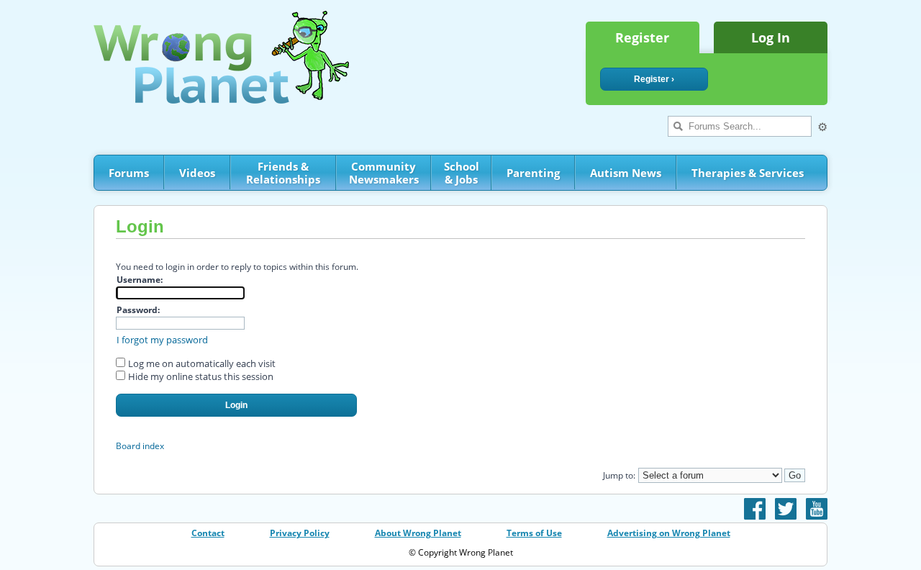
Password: (138, 310)
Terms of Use (534, 533)
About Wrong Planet (418, 533)
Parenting (533, 173)
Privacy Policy (300, 533)
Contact (207, 533)
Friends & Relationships (283, 172)
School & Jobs (461, 172)
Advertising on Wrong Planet (668, 533)
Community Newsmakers (384, 172)
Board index (140, 446)
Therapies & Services (747, 173)
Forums (129, 173)
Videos (197, 173)
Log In (770, 37)
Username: (140, 279)
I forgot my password (162, 339)
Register (642, 37)
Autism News (625, 173)
